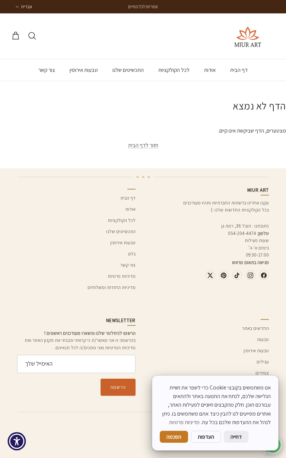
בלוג (132, 254)
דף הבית (239, 69)
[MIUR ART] (248, 36)
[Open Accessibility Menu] (16, 441)
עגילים (263, 362)
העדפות (206, 436)
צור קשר (46, 69)
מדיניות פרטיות (122, 276)
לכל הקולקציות (174, 69)
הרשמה (118, 387)
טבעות (263, 339)
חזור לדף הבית (143, 145)
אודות (210, 69)
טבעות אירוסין (84, 69)
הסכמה (173, 436)
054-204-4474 (242, 233)
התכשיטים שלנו (128, 69)
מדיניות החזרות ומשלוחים (112, 287)
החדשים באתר (255, 328)
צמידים (262, 373)
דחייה (236, 436)
